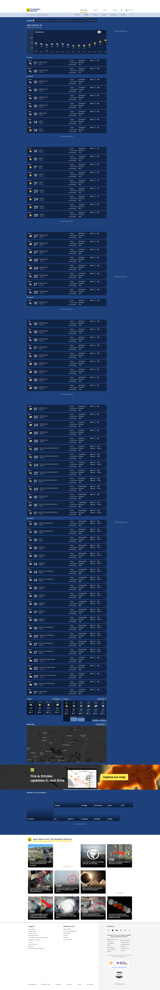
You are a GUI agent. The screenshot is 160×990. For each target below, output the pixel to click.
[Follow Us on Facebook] (108, 930)
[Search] (121, 10)
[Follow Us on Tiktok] (121, 930)
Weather (32, 15)
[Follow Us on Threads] (125, 930)
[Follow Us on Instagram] (113, 930)
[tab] (99, 32)
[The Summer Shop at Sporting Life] (126, 814)
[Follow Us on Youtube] (117, 930)
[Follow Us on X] (129, 930)
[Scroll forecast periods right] (106, 42)
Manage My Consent (34, 940)
